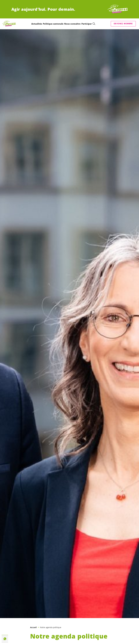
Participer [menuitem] (86, 23)
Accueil (33, 627)
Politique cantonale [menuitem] (53, 23)
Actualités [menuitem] (36, 23)
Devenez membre (123, 24)
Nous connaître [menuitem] (72, 23)
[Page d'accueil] (118, 9)
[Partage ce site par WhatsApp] (5, 639)
